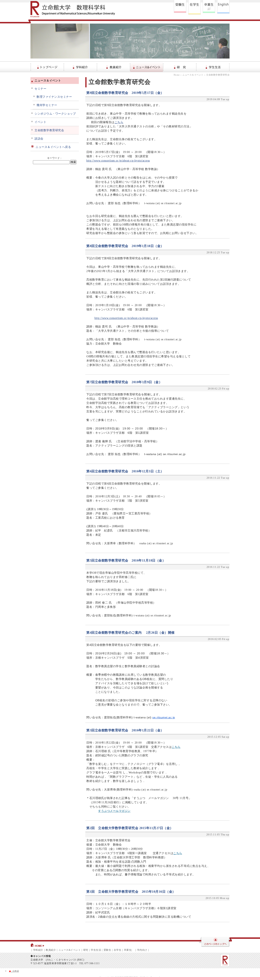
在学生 (117, 950)
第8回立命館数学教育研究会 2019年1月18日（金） (125, 246)
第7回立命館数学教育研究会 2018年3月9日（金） (124, 382)
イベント (40, 122)
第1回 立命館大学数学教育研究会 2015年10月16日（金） (131, 891)
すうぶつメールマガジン (114, 810)
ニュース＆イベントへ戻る (53, 147)
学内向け (142, 950)
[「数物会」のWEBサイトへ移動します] (209, 7)
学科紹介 (38, 950)
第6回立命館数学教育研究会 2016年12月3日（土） (125, 471)
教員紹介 (51, 950)
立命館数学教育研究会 (49, 130)
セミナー (40, 88)
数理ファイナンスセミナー (54, 96)
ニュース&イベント (69, 950)
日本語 (15, 971)
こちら (119, 122)
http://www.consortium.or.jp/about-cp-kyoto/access (118, 160)
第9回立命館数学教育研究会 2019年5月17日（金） (125, 92)
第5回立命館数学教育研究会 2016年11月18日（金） (126, 560)
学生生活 (96, 950)
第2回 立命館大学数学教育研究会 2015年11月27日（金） (129, 828)
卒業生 (128, 950)
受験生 (107, 950)
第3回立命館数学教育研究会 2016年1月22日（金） (125, 730)
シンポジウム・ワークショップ (55, 113)
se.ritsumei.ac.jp (163, 717)
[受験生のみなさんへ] (180, 7)
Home (177, 75)
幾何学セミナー (47, 105)
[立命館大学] (225, 960)
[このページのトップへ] (214, 942)
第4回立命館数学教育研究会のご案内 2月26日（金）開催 (130, 632)
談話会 (39, 138)
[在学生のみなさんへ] (194, 7)
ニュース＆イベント (193, 75)
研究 (85, 950)
